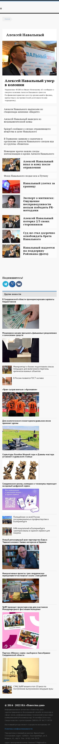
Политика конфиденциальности (19, 729)
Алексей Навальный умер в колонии (29, 82)
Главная (7, 19)
